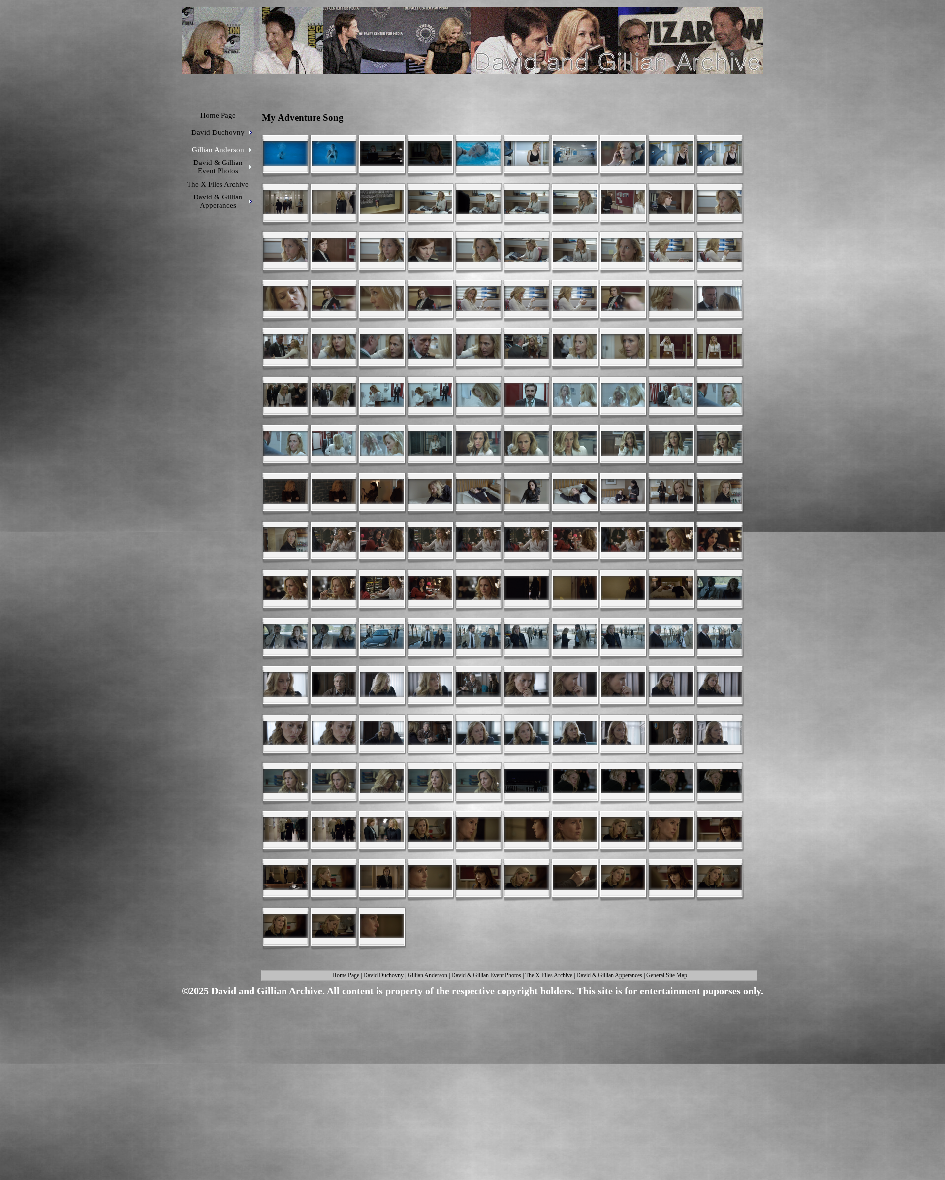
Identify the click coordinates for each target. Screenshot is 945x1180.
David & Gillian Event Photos (486, 975)
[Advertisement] (469, 1077)
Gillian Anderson (427, 975)
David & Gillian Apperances (609, 975)
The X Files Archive (548, 975)
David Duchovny (383, 975)
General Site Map (666, 975)
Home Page (345, 975)
